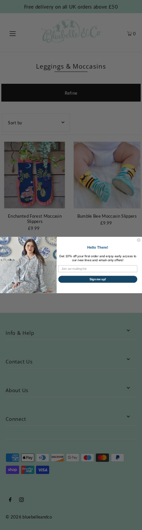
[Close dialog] (139, 240)
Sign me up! (97, 279)
